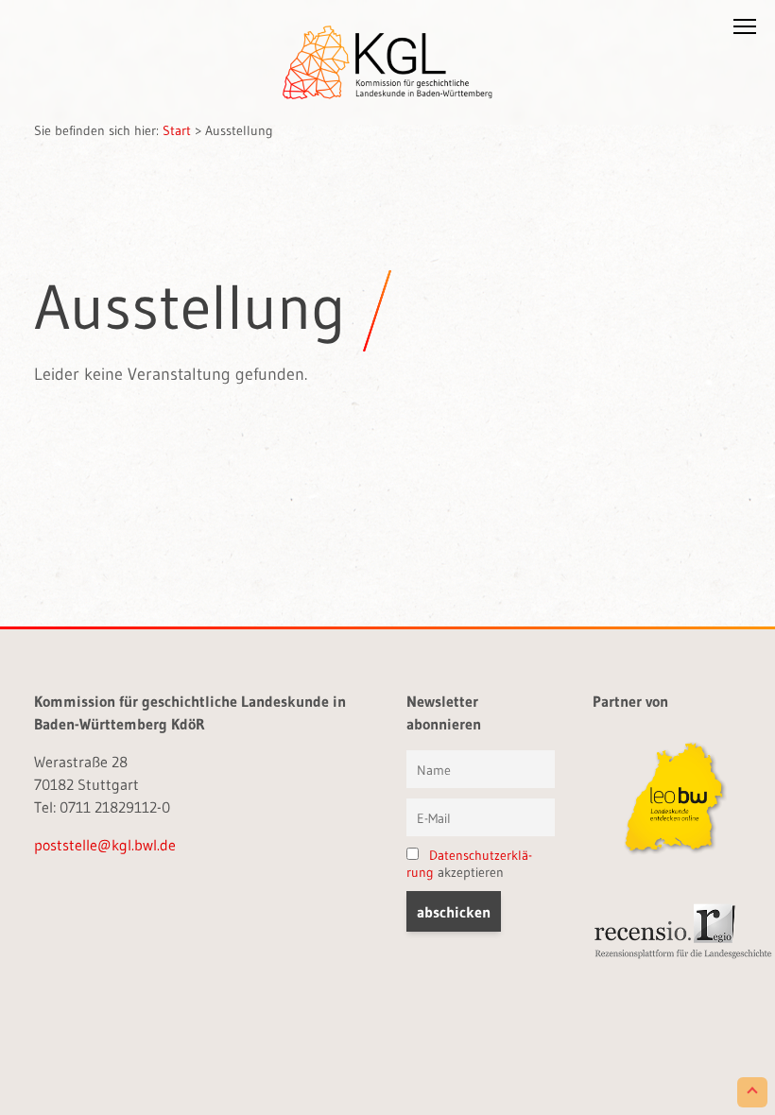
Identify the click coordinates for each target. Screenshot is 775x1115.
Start (177, 130)
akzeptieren (469, 864)
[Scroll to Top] (752, 1092)
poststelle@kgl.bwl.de (105, 844)
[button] (744, 30)
